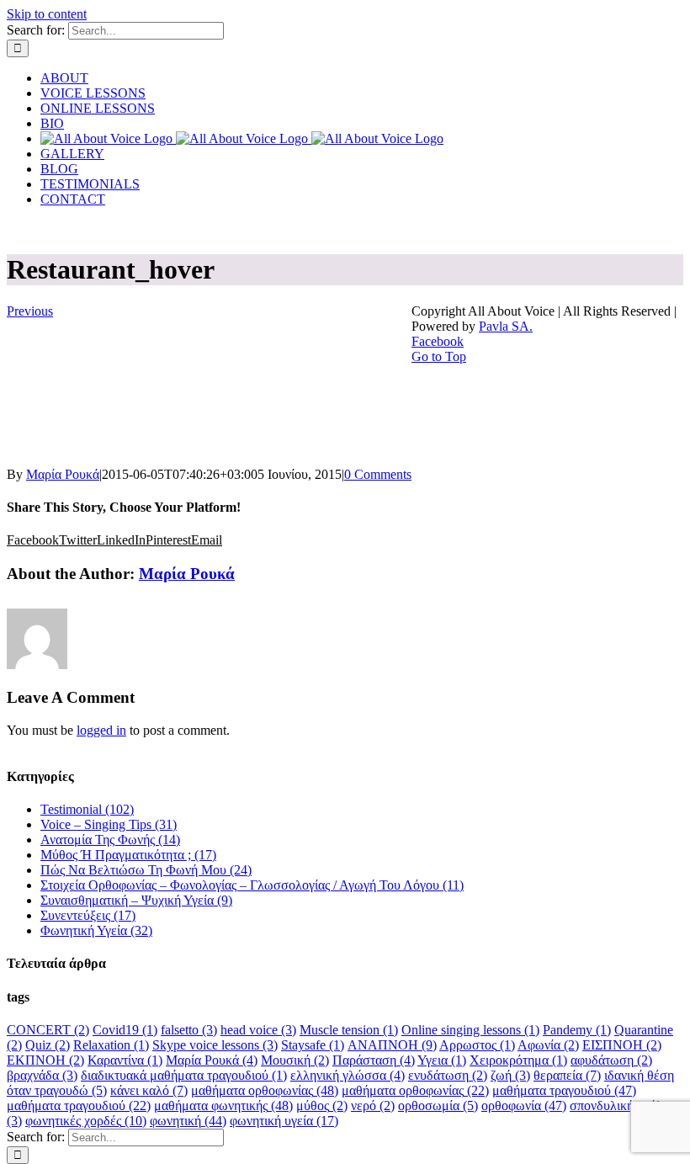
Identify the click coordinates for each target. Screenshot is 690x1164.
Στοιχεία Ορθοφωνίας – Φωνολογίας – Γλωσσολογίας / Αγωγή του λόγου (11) (252, 885)
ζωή (510, 1075)
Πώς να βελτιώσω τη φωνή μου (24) (146, 870)
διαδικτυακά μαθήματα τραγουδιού (184, 1075)
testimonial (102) (87, 809)
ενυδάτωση (447, 1075)
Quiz (47, 1045)
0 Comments (377, 474)
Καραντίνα (125, 1060)
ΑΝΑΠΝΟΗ (392, 1045)
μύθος (322, 1105)
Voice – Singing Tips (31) (108, 824)
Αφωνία (548, 1045)
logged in (101, 730)
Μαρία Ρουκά (62, 474)
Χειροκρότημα (518, 1060)
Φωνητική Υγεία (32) (96, 930)
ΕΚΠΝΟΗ (45, 1060)
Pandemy (577, 1030)
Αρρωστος (477, 1045)
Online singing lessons (470, 1030)
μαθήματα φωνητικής (223, 1105)
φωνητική (188, 1121)
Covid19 (125, 1030)
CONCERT (48, 1030)
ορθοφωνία (523, 1105)
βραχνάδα (42, 1075)
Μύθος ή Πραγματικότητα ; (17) (128, 855)
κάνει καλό (149, 1090)
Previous (30, 311)
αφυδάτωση (611, 1060)
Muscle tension (349, 1030)
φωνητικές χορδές (85, 1121)
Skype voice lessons (215, 1045)
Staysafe (312, 1045)
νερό (373, 1105)
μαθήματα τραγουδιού (564, 1090)
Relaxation (111, 1045)
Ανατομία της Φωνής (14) (110, 839)
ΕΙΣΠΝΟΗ (621, 1045)
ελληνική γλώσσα (347, 1075)
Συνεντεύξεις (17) (87, 915)
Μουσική (295, 1060)
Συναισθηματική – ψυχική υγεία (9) (136, 900)
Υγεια (441, 1060)
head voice (258, 1030)
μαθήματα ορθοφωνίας (264, 1090)
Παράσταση (373, 1060)
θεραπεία (567, 1075)
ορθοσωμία (438, 1105)
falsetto (189, 1030)
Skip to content (47, 14)
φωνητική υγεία (284, 1121)
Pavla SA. (506, 326)
